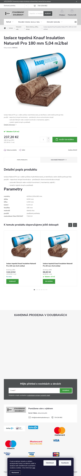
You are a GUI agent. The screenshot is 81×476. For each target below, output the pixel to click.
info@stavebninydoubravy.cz (40, 417)
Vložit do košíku (66, 139)
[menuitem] (10, 22)
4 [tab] (39, 289)
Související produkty (58, 160)
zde (33, 468)
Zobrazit (12, 281)
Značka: (72, 150)
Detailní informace (9, 125)
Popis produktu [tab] (22, 160)
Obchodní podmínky (9, 6)
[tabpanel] (22, 258)
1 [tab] (34, 289)
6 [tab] (43, 289)
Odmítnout (50, 463)
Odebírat (65, 390)
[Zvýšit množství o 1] (48, 138)
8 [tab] (46, 289)
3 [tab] (37, 289)
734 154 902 (58, 417)
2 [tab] (36, 289)
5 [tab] (41, 289)
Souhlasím (65, 463)
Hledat (48, 13)
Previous (70, 225)
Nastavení (15, 472)
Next (75, 225)
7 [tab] (44, 289)
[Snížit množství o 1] (48, 141)
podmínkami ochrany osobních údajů (38, 395)
